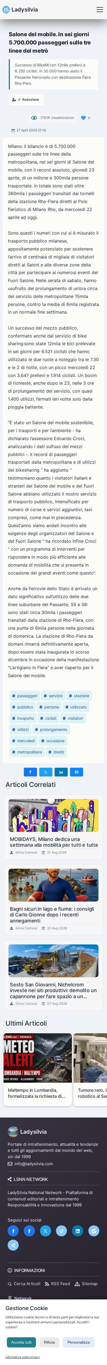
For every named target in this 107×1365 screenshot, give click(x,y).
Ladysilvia (25, 9)
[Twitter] (45, 1230)
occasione (55, 740)
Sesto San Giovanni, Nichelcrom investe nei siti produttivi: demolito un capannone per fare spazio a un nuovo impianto (53, 991)
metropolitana (29, 752)
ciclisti (50, 718)
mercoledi (26, 740)
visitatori (75, 718)
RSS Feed (60, 1283)
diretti (59, 752)
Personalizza (78, 1342)
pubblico (25, 707)
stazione (81, 695)
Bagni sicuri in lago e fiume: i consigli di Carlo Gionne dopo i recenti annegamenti (52, 915)
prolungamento (53, 729)
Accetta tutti (21, 1342)
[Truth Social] (13, 1245)
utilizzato (79, 707)
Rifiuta (49, 1342)
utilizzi (23, 729)
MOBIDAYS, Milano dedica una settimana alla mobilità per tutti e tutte (54, 842)
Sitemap (90, 1283)
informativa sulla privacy (22, 1357)
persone (51, 707)
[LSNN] (93, 1230)
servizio (56, 695)
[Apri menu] (100, 10)
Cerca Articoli (27, 1283)
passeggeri (27, 695)
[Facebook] (13, 1230)
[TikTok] (61, 1230)
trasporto (25, 718)
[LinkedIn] (77, 1230)
